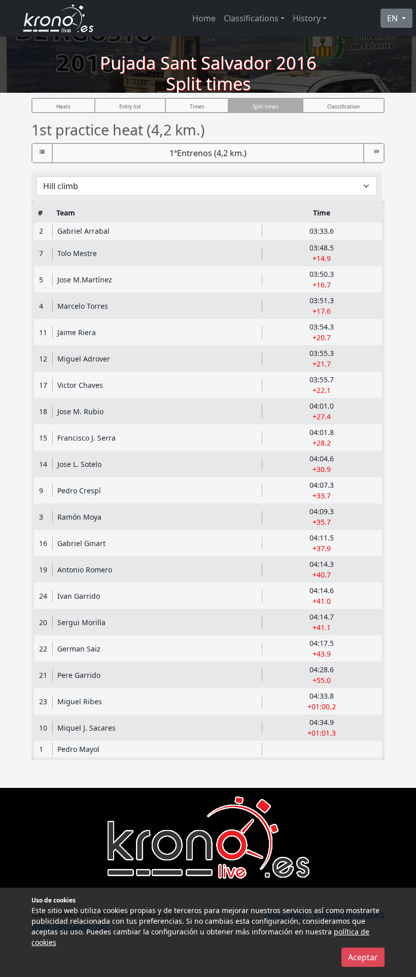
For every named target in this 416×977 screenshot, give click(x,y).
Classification (343, 106)
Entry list (130, 106)
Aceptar (363, 957)
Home (204, 18)
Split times (266, 106)
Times (197, 106)
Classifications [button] (251, 18)
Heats (63, 106)
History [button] (307, 18)
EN (393, 18)
